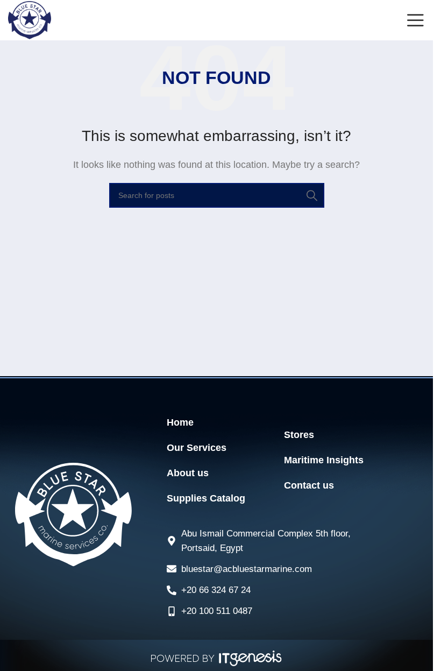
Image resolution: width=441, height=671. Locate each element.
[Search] (312, 195)
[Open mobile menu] (415, 20)
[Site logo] (29, 19)
